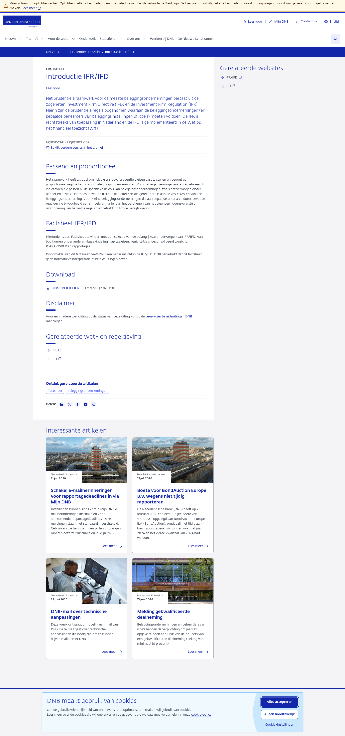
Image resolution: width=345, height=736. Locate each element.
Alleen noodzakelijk (279, 714)
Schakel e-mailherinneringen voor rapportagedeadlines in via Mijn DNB (85, 496)
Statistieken (108, 39)
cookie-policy (201, 714)
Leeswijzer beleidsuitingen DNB (169, 316)
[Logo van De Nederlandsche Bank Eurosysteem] (22, 21)
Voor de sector (59, 39)
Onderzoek (87, 39)
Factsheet (55, 391)
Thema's (32, 39)
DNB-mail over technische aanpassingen (79, 615)
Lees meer (30, 8)
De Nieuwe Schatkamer (195, 39)
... (63, 52)
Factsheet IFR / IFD (65, 288)
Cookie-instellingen (279, 724)
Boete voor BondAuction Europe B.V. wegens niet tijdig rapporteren (171, 496)
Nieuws (10, 39)
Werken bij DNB (162, 39)
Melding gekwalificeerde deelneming (163, 615)
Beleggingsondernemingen (87, 391)
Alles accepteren (279, 702)
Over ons (133, 39)
